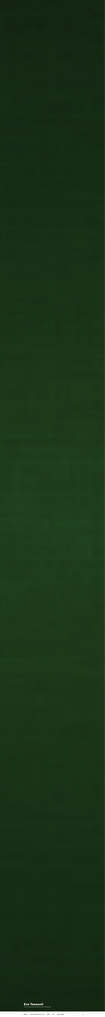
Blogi (48, 1014)
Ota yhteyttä (60, 1014)
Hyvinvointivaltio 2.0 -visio (37, 1014)
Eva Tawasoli (33, 1004)
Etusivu (26, 1014)
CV (53, 1014)
